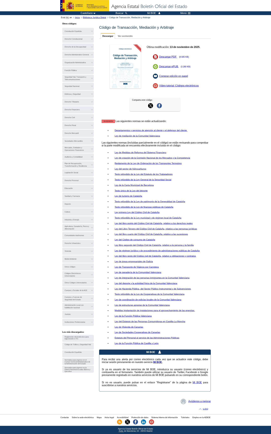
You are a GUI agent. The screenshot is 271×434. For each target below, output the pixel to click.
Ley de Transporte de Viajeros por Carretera (137, 267)
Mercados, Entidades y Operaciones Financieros (74, 149)
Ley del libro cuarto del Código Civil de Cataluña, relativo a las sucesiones (151, 234)
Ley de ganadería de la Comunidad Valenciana (138, 272)
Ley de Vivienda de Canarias (129, 327)
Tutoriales (185, 417)
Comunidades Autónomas (74, 235)
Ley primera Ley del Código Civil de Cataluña (137, 212)
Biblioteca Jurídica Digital (94, 17)
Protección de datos (139, 417)
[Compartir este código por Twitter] (150, 107)
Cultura (67, 212)
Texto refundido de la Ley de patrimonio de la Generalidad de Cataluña (150, 201)
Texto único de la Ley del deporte (131, 190)
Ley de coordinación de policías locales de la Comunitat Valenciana (148, 299)
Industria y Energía (72, 220)
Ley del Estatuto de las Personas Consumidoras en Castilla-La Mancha (150, 321)
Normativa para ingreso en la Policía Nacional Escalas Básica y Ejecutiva (77, 369)
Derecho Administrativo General (77, 55)
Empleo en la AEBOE (201, 417)
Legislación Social (71, 173)
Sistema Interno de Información (164, 417)
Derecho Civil (70, 117)
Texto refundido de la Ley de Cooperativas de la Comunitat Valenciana (149, 294)
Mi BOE (197, 382)
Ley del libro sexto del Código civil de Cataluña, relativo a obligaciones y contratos (155, 256)
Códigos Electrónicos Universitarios (73, 274)
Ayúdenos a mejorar (199, 401)
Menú (183, 13)
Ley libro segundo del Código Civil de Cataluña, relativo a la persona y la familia (154, 245)
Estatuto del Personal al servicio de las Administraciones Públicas (147, 337)
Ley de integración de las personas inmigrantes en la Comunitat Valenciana (152, 278)
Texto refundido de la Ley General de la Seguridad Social (143, 179)
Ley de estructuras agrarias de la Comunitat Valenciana (142, 305)
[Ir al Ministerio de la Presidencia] (84, 5)
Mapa (99, 417)
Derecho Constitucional (73, 39)
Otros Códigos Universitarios (76, 283)
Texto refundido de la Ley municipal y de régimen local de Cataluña (148, 218)
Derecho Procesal (71, 180)
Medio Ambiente (71, 259)
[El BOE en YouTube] (151, 424)
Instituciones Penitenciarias (75, 322)
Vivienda (68, 251)
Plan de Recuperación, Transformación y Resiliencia (76, 165)
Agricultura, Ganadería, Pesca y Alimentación (77, 227)
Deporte (68, 204)
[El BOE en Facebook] (135, 424)
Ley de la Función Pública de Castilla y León (137, 343)
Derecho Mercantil (72, 133)
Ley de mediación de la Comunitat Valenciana (137, 136)
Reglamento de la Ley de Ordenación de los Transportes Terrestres (148, 163)
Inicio (77, 17)
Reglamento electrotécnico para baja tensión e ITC (77, 338)
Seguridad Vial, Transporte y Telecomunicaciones (75, 78)
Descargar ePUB (175, 66)
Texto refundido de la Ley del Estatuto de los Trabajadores (144, 174)
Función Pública (71, 70)
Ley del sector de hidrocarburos (130, 169)
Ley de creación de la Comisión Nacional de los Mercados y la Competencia (152, 158)
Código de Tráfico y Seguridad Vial (78, 344)
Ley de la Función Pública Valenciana (133, 316)
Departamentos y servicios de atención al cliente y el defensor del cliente (151, 130)
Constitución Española (73, 31)
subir (205, 409)
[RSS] (119, 424)
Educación (69, 188)
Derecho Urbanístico (72, 243)
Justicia (67, 314)
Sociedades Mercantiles (74, 141)
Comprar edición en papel (173, 76)
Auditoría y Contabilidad (73, 157)
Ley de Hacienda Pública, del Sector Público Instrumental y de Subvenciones (153, 289)
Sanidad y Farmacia (72, 196)
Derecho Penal (70, 125)
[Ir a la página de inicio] (149, 6)
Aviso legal (109, 417)
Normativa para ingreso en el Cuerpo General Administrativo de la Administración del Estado (77, 362)
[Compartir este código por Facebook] (159, 107)
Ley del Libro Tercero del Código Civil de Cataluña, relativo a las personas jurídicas (156, 229)
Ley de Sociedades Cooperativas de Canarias (137, 332)
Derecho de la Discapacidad (75, 47)
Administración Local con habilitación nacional (74, 306)
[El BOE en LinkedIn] (143, 424)
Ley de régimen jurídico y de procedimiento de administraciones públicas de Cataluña (157, 250)
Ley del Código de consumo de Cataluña (135, 239)
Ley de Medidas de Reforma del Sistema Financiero (140, 152)
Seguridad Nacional (72, 86)
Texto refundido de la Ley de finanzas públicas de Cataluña (144, 207)
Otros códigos (70, 267)
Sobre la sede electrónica (83, 417)
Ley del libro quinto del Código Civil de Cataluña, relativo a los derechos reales (154, 223)
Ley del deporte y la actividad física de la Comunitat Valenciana (146, 283)
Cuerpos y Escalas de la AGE (76, 290)
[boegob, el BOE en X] (127, 424)
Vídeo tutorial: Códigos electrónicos (179, 85)
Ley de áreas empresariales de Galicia (134, 261)
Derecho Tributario (72, 102)
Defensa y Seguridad (73, 94)
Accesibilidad (122, 417)
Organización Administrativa (75, 62)
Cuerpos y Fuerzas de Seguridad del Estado (73, 298)
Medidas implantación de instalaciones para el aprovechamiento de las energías (155, 310)
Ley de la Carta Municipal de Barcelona (134, 185)
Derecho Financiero (72, 110)
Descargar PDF (174, 56)
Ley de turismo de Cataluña (128, 196)
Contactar (65, 417)
